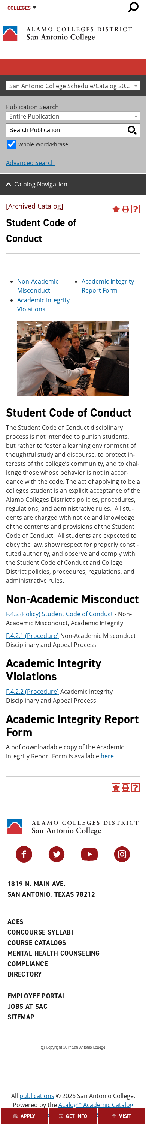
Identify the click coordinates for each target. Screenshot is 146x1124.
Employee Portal (36, 996)
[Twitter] (56, 860)
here (107, 756)
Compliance (27, 963)
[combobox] (73, 85)
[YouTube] (89, 860)
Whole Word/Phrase (43, 144)
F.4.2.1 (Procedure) (32, 636)
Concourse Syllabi (40, 932)
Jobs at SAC (27, 1006)
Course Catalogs (36, 942)
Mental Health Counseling (53, 953)
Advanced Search (30, 163)
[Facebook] (24, 860)
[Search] (132, 130)
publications (36, 1096)
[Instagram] (122, 860)
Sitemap (21, 1017)
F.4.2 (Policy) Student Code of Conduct (59, 614)
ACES (15, 921)
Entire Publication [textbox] (34, 116)
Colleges (19, 8)
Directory (24, 974)
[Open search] (133, 7)
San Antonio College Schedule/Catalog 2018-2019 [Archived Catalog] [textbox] (74, 86)
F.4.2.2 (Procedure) (32, 691)
